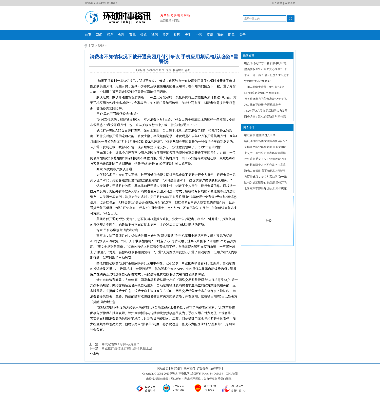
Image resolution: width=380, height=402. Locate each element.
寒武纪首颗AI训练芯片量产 (121, 344)
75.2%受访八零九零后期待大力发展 (266, 110)
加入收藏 (276, 3)
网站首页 (162, 368)
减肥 (154, 34)
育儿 (132, 34)
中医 (199, 34)
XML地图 (232, 373)
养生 (188, 34)
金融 (121, 34)
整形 (177, 34)
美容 (165, 34)
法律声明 (215, 368)
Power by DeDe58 (212, 373)
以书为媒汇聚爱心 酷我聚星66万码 (265, 182)
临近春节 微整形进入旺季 (260, 135)
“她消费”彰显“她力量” (257, 81)
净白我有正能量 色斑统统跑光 (262, 104)
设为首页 (290, 3)
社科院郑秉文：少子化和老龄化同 (265, 158)
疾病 (210, 34)
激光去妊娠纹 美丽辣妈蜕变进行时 (265, 170)
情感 (143, 34)
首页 (88, 34)
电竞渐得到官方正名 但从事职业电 (265, 63)
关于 (242, 34)
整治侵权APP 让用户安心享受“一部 (265, 69)
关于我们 (176, 368)
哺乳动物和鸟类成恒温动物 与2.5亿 (265, 141)
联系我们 (189, 368)
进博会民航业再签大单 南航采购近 (265, 147)
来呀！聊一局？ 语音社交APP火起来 (266, 75)
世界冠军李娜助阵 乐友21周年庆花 (265, 188)
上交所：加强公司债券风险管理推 (265, 153)
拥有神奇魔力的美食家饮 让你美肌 (265, 98)
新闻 (99, 34)
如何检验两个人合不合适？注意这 (265, 164)
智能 (220, 34)
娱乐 (110, 34)
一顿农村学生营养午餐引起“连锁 (264, 87)
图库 (231, 34)
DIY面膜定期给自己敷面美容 (262, 92)
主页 (91, 45)
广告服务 (202, 368)
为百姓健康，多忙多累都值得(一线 (265, 176)
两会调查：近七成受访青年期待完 (265, 116)
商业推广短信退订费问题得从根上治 (127, 348)
